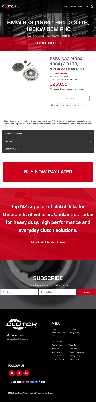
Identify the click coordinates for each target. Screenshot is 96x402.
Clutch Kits (73, 348)
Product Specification (13, 134)
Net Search (49, 393)
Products (72, 329)
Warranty (8, 141)
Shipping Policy (74, 355)
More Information (12, 149)
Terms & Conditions (76, 352)
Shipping (63, 89)
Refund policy (74, 359)
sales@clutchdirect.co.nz (50, 242)
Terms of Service (58, 355)
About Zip (72, 345)
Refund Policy (57, 345)
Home (29, 36)
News (71, 339)
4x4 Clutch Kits (57, 352)
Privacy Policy (74, 332)
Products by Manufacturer (57, 340)
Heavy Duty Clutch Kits (58, 333)
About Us (55, 348)
